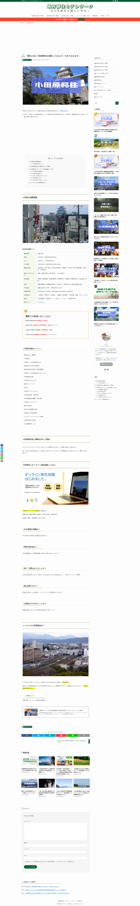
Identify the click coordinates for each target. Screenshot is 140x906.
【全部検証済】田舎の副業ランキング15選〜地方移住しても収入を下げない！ (47, 893)
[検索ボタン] (108, 16)
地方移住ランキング (101, 83)
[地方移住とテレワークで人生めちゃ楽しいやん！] (70, 8)
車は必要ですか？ (37, 178)
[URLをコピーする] (84, 735)
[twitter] (113, 1)
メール (26, 849)
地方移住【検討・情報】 (102, 63)
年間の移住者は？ (37, 173)
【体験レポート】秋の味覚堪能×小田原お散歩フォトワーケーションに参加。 (61, 710)
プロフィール (99, 97)
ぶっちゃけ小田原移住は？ (38, 182)
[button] (26, 735)
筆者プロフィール (106, 364)
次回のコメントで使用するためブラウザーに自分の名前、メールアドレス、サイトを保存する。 (50, 861)
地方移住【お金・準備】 (102, 70)
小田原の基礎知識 (35, 161)
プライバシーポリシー (70, 901)
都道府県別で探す (27, 59)
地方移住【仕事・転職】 (102, 66)
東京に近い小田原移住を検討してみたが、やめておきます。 (42, 886)
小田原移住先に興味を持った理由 (40, 166)
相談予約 (43, 510)
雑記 (97, 93)
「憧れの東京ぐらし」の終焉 (103, 90)
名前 (26, 842)
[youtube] (115, 1)
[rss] (118, 1)
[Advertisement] (70, 41)
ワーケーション (100, 86)
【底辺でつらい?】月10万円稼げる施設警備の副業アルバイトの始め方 (45, 890)
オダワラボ (41, 302)
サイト (25, 855)
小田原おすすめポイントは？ (40, 180)
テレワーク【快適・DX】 (102, 73)
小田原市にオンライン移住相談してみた (42, 169)
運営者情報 (61, 901)
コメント (27, 821)
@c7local (64, 111)
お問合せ (79, 901)
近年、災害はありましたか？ (40, 175)
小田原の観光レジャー (38, 163)
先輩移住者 (98, 80)
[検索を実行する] (117, 103)
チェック (81, 19)
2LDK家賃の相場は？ (38, 171)
